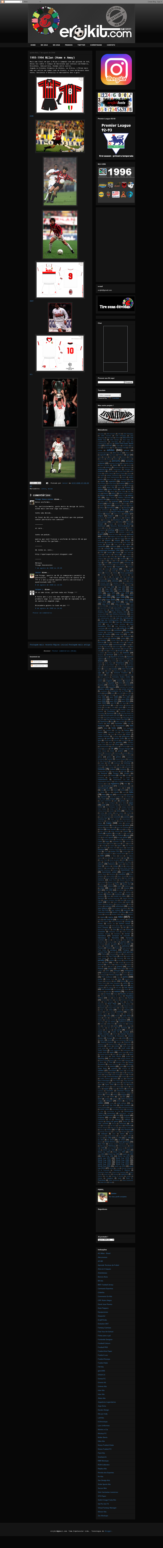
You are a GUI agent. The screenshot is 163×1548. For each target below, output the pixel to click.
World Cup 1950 (119, 1152)
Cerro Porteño (109, 564)
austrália (126, 501)
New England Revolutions (119, 908)
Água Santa (112, 455)
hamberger (117, 763)
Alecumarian (102, 1257)
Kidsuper (100, 827)
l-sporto (125, 831)
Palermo (107, 946)
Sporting (101, 1058)
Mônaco (109, 894)
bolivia (120, 522)
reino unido (128, 991)
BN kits (100, 1281)
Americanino (117, 469)
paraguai (113, 950)
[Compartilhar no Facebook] (38, 483)
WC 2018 (56, 45)
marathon (122, 874)
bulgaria (107, 540)
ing (107, 784)
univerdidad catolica (118, 1109)
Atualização (113, 499)
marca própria (110, 876)
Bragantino (111, 532)
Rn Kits (100, 1476)
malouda (109, 868)
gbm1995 (101, 1371)
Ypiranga (115, 1174)
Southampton (127, 1050)
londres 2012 (115, 851)
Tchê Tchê (101, 1076)
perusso (128, 962)
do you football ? (110, 665)
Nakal (122, 900)
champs (109, 567)
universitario (111, 1113)
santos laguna (127, 1026)
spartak (131, 1052)
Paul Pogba (113, 956)
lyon (123, 860)
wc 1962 (121, 1135)
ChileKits (101, 1292)
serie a (102, 1040)
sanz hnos (101, 1028)
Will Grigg (103, 1146)
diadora (101, 661)
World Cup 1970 (124, 1156)
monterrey (118, 894)
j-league (112, 799)
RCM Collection (104, 1465)
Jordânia (109, 813)
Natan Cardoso (118, 902)
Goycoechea (108, 753)
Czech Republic (103, 644)
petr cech (109, 964)
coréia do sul (124, 628)
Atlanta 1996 (121, 491)
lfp (98, 845)
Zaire (106, 1176)
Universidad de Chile (113, 1111)
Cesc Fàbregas (119, 564)
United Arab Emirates (127, 1107)
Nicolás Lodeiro (116, 914)
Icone (120, 775)
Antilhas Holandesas (113, 475)
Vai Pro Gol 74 (103, 1504)
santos (115, 1026)
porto (107, 971)
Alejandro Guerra (126, 459)
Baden (102, 505)
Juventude (116, 817)
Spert (114, 1054)
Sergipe (131, 1038)
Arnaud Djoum (112, 483)
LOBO (106, 851)
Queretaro (108, 981)
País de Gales (125, 944)
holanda (101, 769)
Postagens (37, 662)
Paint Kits (101, 1453)
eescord (128, 671)
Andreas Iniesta (122, 471)
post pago (118, 972)
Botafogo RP (122, 530)
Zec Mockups (103, 1516)
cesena (129, 564)
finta (108, 723)
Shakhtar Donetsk (106, 1042)
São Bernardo (122, 1028)
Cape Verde (127, 552)
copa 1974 (111, 593)
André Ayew (111, 471)
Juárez (115, 815)
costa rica (119, 634)
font (131, 725)
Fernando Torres (125, 711)
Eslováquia (112, 685)
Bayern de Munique (121, 510)
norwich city (111, 923)
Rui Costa (127, 1014)
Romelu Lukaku (109, 1012)
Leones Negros (102, 843)
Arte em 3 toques (104, 1269)
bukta (99, 540)
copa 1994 (106, 597)
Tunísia (107, 1095)
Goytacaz (117, 753)
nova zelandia (127, 925)
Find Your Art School (105, 1332)
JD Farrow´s (124, 805)
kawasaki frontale (117, 825)
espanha (112, 687)
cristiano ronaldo (103, 638)
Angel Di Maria (120, 473)
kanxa (100, 823)
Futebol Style (103, 1363)
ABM (129, 447)
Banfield (124, 505)
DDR (105, 650)
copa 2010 (124, 600)
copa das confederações (124, 618)
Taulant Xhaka (115, 1074)
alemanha (116, 461)
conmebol (100, 587)
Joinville (111, 811)
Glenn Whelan (102, 751)
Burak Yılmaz (127, 542)
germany (119, 742)
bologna (100, 524)
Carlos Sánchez (102, 556)
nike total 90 (108, 919)
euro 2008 (102, 701)
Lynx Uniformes (104, 1425)
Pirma (105, 966)
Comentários (38, 666)
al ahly (105, 457)
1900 (119, 433)
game (129, 738)
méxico (110, 886)
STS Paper (102, 1496)
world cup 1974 (104, 1158)
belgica (126, 514)
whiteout (130, 1144)
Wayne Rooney (111, 1135)
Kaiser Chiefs (115, 819)
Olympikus (102, 936)
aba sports (106, 447)
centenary (127, 563)
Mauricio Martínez (125, 880)
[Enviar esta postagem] (47, 483)
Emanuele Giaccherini (118, 675)
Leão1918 (118, 839)
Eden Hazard (126, 669)
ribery (117, 1000)
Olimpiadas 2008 (114, 931)
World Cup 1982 (104, 1160)
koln (132, 827)
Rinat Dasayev (108, 1002)
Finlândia (100, 723)
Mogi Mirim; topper (116, 892)
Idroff (127, 775)
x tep (117, 1168)
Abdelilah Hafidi (121, 447)
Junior (38, 572)
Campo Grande (128, 550)
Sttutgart (130, 1064)
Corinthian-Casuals (104, 630)
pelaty (128, 958)
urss (117, 1115)
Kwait (131, 829)
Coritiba (126, 632)
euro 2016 (125, 701)
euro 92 (113, 703)
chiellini (113, 571)
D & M (127, 644)
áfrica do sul (129, 453)
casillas (112, 556)
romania (127, 1010)
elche (108, 675)
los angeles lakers (120, 853)
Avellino (131, 503)
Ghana (117, 744)
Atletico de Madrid (107, 495)
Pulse (118, 977)
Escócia (101, 685)
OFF (108, 929)
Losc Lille (130, 853)
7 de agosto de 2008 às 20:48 (48, 568)
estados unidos (104, 689)
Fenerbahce (111, 711)
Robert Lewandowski (115, 1006)
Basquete (127, 508)
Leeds (100, 841)
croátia (131, 638)
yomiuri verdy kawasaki (119, 1172)
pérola (99, 962)
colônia (131, 581)
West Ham (101, 1144)
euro (112, 693)
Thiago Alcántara (128, 1080)
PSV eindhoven (107, 977)
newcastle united (104, 912)
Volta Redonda (126, 1130)
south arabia (125, 1048)
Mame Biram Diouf (125, 868)
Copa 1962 (109, 591)
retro (109, 998)
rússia (117, 1016)
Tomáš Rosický (104, 1086)
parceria (113, 952)
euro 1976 (119, 695)
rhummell (104, 1000)
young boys (107, 1174)
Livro (99, 851)
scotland (126, 1032)
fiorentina (118, 723)
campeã (107, 548)
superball (114, 1068)
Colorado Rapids (105, 583)
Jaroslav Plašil (114, 805)
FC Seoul (128, 707)
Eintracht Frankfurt (121, 673)
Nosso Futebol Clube (106, 1445)
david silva (126, 648)
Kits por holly (103, 1414)
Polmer (129, 966)
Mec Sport (130, 882)
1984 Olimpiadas (128, 433)
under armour (121, 1103)
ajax (128, 455)
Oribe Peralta (127, 940)
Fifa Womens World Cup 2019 (117, 719)
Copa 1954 (121, 589)
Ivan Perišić (127, 797)
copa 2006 (110, 600)
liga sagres (111, 845)
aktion (99, 457)
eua (105, 693)
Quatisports (102, 1457)
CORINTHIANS (96, 45)
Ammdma (127, 469)
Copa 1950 (109, 589)
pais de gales (112, 944)
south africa (113, 1048)
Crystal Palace (115, 640)
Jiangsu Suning (126, 807)
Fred (112, 734)
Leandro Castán (108, 839)
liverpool (101, 849)
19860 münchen (106, 435)
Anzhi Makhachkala (113, 477)
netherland (119, 906)
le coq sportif (122, 837)
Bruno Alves (101, 538)
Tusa (131, 1094)
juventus (126, 817)
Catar (115, 559)
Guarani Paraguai (120, 759)
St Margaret (127, 1060)
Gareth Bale (107, 740)
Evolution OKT (103, 1324)
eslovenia (121, 685)
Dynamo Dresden (109, 667)
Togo (124, 1084)
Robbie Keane (102, 1006)
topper (106, 1089)
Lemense (128, 841)
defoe (117, 652)
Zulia (110, 1182)
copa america (120, 604)
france (100, 732)
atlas (129, 491)
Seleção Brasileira (126, 1034)
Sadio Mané (126, 1016)
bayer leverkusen (103, 509)
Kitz (113, 827)
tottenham (109, 1091)
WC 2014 (44, 45)
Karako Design (103, 1410)
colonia (124, 581)
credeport (107, 636)
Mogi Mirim (103, 892)
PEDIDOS (68, 45)
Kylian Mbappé (115, 831)
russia (108, 1016)
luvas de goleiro (114, 860)
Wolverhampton (122, 1146)
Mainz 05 (128, 864)
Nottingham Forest (103, 925)
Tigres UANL (109, 1084)
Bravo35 (124, 534)
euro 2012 (114, 701)
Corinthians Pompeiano (114, 632)
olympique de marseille (121, 936)
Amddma (100, 467)
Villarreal (128, 1125)
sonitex (116, 1046)
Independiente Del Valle (121, 779)
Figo (132, 719)
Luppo (131, 858)
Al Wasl (131, 457)
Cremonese (117, 636)
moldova (128, 892)
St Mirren (100, 1062)
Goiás (112, 751)
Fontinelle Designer (105, 1339)
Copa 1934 (121, 587)
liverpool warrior (126, 849)
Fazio (106, 707)
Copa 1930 (110, 587)
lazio (128, 835)
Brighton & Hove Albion (117, 536)
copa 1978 (125, 593)
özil (117, 942)
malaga (115, 866)
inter (125, 784)
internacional (108, 786)
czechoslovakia (117, 644)
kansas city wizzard (125, 821)
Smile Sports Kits (104, 1484)
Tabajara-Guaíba (103, 1072)
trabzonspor (101, 1093)
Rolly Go (103, 1010)
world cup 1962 (128, 1154)
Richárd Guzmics (126, 1000)
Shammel (127, 1042)
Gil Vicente (124, 746)
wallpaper (104, 1134)
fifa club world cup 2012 (111, 715)
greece (109, 757)
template (123, 1076)
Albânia (116, 459)
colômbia (114, 581)
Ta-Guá (128, 1070)
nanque (129, 900)
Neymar (107, 914)
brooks (129, 536)
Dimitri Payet (109, 663)
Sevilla (131, 1040)
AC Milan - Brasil (104, 1253)
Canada (109, 552)
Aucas (121, 499)
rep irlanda (107, 994)
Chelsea (115, 569)
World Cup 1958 (113, 1154)
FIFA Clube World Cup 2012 (111, 717)
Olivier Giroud (126, 931)
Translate (115, 398)
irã (125, 788)
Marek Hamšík (110, 878)
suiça (121, 1066)
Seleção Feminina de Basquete (112, 1036)
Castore (119, 556)
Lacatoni (128, 833)
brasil (100, 534)
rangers (117, 985)
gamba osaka (119, 738)
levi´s (124, 843)
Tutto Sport (103, 1096)
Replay (115, 994)
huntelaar (100, 775)
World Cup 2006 (104, 1166)
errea (127, 683)
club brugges (127, 577)
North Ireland (104, 921)
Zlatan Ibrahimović (127, 1180)
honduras (123, 769)
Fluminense (120, 726)
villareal (120, 1125)
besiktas (127, 518)
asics (100, 487)
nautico (128, 902)
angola (129, 473)
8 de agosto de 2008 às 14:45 (48, 608)
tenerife (131, 1076)
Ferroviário (101, 713)
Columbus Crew (117, 583)
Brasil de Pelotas (114, 534)
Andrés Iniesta (109, 473)
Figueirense (104, 721)
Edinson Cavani (119, 671)
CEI (116, 560)
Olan (114, 929)
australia (115, 501)
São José (108, 1030)
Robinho (102, 1008)
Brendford (104, 536)
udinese (115, 1099)
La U (122, 833)
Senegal (109, 1038)
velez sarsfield (103, 1123)
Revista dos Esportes (106, 1473)
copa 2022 (129, 602)
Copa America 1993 (127, 606)
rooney (129, 1012)
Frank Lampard (126, 732)
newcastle (127, 910)
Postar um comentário (42, 613)
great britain (127, 755)
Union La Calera (114, 1107)
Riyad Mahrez (126, 1004)
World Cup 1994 (122, 1162)
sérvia (109, 1040)
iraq (102, 790)
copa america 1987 (113, 606)
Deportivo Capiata (103, 657)
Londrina (125, 851)
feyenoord (110, 713)
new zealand (115, 910)
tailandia (117, 1072)
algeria (115, 465)
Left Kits (101, 1418)
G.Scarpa (115, 736)
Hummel (104, 773)
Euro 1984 (101, 697)
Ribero (111, 1000)
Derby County (111, 659)
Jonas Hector (129, 811)
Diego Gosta (112, 661)
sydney (121, 1070)
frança (126, 730)
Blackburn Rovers (119, 520)
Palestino (116, 946)
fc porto (120, 707)
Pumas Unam (110, 979)
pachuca (124, 942)
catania (108, 558)
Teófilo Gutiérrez (105, 1078)
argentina (112, 481)
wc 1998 (128, 1138)
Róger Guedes (128, 1008)
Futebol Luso (103, 1355)
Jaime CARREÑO (105, 801)
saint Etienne (114, 1018)
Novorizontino (116, 927)
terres (115, 1078)
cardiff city (108, 554)
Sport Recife (116, 1056)
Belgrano (121, 516)
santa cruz (110, 1024)
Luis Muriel (108, 858)
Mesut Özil (127, 884)
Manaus (115, 870)
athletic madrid (125, 489)
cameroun (123, 546)
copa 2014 (102, 602)
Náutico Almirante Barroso (105, 904)
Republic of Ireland (126, 994)
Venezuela (122, 1123)
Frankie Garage (103, 734)
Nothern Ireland (124, 923)
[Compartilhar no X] (35, 483)
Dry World (121, 665)
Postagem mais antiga (79, 645)
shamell (119, 1042)
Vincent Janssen (103, 1127)
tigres (100, 1084)
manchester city (127, 870)
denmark (109, 655)
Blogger (108, 1531)
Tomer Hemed (116, 1086)
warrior (122, 1134)
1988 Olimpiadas (120, 435)
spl (126, 1054)
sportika (128, 1056)
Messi (117, 884)
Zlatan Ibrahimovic (114, 1180)
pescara (100, 964)
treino (109, 1093)
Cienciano (124, 575)
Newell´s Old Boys (118, 912)
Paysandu (120, 958)
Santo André (106, 1026)
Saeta (99, 1018)
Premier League (114, 975)
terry (122, 1078)
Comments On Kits (105, 1296)
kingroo (107, 827)
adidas (110, 450)
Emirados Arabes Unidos (121, 677)
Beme (129, 516)
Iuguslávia (103, 797)
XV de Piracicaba (103, 1170)
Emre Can (108, 679)
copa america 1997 (119, 608)
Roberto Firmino (128, 1006)
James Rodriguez (110, 803)
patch (119, 954)
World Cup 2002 (122, 1164)
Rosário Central (115, 1014)
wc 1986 (118, 1138)
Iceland (113, 775)
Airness (121, 455)
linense (122, 847)
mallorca (128, 866)
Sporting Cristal (113, 1058)
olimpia (128, 929)
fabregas (128, 705)
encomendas (127, 679)
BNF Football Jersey (105, 1285)
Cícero (116, 575)
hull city (123, 771)
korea (102, 829)
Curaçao (121, 642)
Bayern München (117, 512)
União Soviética (125, 1105)
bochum (113, 522)
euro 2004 (125, 699)
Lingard (129, 847)
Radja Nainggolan (115, 983)
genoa (110, 742)
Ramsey (110, 985)
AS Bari (129, 485)
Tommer (125, 1086)
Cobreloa (121, 579)
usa (110, 1117)
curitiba (129, 642)
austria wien (118, 503)
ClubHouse (101, 579)
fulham (128, 734)
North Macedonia (116, 921)
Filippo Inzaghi (120, 721)
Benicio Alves (103, 1277)
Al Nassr (123, 457)
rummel (100, 1016)
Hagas (102, 763)
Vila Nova (113, 1125)
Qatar (119, 979)
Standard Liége (120, 1062)
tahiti (111, 1072)
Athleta (100, 489)
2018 (110, 443)
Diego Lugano (123, 661)
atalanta (127, 487)
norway (100, 923)
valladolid (100, 1121)
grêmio (118, 757)
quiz (115, 981)
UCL (31, 374)
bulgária (117, 540)
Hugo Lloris (114, 771)
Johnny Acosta (102, 811)
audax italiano (104, 501)
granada (125, 753)
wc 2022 (121, 1140)
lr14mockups (103, 1422)
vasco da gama (112, 1121)
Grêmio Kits (102, 1386)
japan (131, 803)
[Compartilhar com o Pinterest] (40, 483)
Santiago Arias (121, 1024)
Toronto (121, 1089)
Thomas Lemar (104, 1082)
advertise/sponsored (104, 453)
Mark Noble (127, 878)
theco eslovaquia (104, 1080)
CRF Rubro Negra (105, 1300)
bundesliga (101, 542)
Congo (129, 585)
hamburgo (127, 763)
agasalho (103, 455)
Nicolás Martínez (128, 914)
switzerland (112, 1070)
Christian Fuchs (105, 575)
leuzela (111, 843)
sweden (101, 1070)
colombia (103, 581)
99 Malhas (126, 445)
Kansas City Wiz (111, 821)
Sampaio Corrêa (110, 1020)
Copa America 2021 (119, 612)
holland (113, 769)
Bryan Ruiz (111, 538)
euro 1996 (102, 699)
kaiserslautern (126, 819)
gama (109, 738)
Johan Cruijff (114, 809)
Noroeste (130, 919)
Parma (104, 954)
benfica (109, 518)
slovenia (101, 1046)
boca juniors (102, 522)
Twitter (112, 1097)
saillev (105, 1018)
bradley (131, 530)
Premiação (103, 974)
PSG (131, 975)
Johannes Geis (126, 809)
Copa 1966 (122, 591)
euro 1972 (110, 695)
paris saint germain (125, 952)
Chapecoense (120, 567)
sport (131, 1054)
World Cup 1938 (104, 1152)
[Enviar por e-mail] (31, 483)
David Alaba (117, 648)
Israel (124, 792)
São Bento (111, 1028)
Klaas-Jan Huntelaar (122, 827)
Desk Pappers (103, 1308)
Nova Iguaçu (116, 925)
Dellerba (126, 653)
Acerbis (100, 450)
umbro (100, 1103)
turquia (123, 1095)
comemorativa (105, 585)
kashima (128, 823)
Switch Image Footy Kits (107, 1500)
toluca (131, 1084)
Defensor (110, 652)
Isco (109, 792)
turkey (115, 1095)
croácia (113, 638)
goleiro (120, 751)
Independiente (103, 779)
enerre (100, 681)
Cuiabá (114, 642)
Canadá (118, 552)
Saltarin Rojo (124, 1018)
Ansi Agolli (101, 475)
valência (127, 1119)
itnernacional (120, 794)
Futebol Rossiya (104, 1359)
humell (131, 771)
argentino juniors (126, 481)
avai (125, 503)
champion (100, 567)
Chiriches (107, 573)
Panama (101, 948)
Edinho (109, 671)
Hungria (126, 773)
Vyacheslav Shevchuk (104, 1131)
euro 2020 (102, 703)
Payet (111, 958)
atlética (113, 493)
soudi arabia (101, 1048)
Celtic (106, 563)
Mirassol (111, 888)
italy (111, 794)
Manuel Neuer (102, 874)
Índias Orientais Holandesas (122, 781)
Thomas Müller (115, 1082)
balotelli (117, 505)
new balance (103, 908)
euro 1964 (128, 693)
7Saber (118, 445)
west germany (124, 1142)
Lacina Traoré (102, 835)
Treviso (115, 1093)
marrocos (101, 880)
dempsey (100, 654)
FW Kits (101, 1367)
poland (119, 966)
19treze (118, 437)
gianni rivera (114, 746)
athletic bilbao (112, 489)
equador (111, 683)
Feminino (100, 711)
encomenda (117, 679)
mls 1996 (108, 890)
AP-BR (100, 1261)
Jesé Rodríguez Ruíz (112, 807)
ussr (118, 1117)
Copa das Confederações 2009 (111, 620)
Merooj (110, 884)
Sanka (102, 1024)
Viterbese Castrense (127, 1127)
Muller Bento (102, 1437)
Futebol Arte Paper (105, 1351)
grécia (100, 757)
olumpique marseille (104, 933)
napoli (100, 902)
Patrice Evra (127, 954)
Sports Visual (104, 1060)
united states (104, 1109)
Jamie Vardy (122, 803)
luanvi (121, 856)
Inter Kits (101, 1390)
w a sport (116, 1131)
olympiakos (117, 933)
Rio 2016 (120, 1002)
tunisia (100, 1095)
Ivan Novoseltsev (116, 797)
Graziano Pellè (117, 755)
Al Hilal (117, 457)
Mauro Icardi (101, 882)
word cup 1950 (111, 1148)
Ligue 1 (119, 845)
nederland (108, 906)
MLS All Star (120, 890)
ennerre (119, 681)
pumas (100, 979)
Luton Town (103, 860)
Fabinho (120, 705)
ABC (113, 447)
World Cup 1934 (124, 1150)
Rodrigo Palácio (112, 1008)
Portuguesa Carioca (107, 972)
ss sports (119, 1060)
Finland (129, 721)
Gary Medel (124, 740)
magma (120, 864)
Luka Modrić (117, 858)
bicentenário (106, 520)
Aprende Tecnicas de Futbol (108, 1265)
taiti (123, 1072)
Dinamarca (120, 663)
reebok (117, 991)
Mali (122, 866)
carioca (116, 554)
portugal (117, 971)
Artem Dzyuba (111, 485)
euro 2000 (113, 699)
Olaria (121, 929)
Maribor (119, 878)
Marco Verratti (122, 876)
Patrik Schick (102, 956)
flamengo (101, 726)
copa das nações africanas (115, 624)
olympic (127, 934)
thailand (128, 1078)
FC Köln (112, 707)
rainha (125, 983)
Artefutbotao (102, 1273)
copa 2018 (115, 602)
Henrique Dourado (125, 765)
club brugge (115, 577)
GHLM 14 (101, 1375)
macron (101, 864)
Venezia (114, 1123)
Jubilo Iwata (123, 815)
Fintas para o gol (104, 1336)
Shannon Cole (102, 1044)
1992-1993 (110, 437)
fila (112, 721)
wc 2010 (101, 1140)
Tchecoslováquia (112, 1076)
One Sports (116, 940)
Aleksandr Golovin (103, 461)
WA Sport (124, 1131)
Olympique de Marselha (108, 938)
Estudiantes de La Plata (119, 691)
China (100, 573)
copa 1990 (129, 595)
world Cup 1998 (104, 1164)
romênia (120, 1012)
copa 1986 (115, 595)
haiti (109, 763)
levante (118, 843)
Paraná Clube (102, 952)
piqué (99, 966)
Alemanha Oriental (114, 463)
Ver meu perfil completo (118, 1197)
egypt (107, 673)
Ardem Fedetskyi (121, 479)
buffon (129, 538)
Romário (100, 1012)
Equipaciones (103, 1312)
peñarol (111, 960)
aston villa (110, 487)
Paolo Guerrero (126, 948)
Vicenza (105, 1125)
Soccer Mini (102, 1488)
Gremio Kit (102, 1382)
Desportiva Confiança (124, 659)
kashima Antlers (103, 825)
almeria (129, 465)
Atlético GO (121, 495)
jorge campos (119, 813)
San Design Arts (104, 1480)
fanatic (100, 707)
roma (111, 1010)
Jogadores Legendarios (107, 1402)
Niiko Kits (101, 1441)
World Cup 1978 (122, 1158)
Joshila (129, 813)
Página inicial (60, 645)
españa (102, 687)
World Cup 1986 (122, 1160)
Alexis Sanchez (105, 465)
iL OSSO (127, 777)
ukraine (119, 1101)
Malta (115, 868)
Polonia (100, 968)
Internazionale (103, 788)
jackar (121, 799)
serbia (124, 1038)
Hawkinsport (101, 765)
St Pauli (110, 1062)
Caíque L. (39, 589)
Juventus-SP (102, 819)
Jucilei (131, 815)
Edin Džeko (101, 671)
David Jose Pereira (105, 1304)
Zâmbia (100, 1178)
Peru (106, 962)
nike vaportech (121, 919)
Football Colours (104, 1343)
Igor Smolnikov (114, 777)
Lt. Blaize (113, 856)
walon (114, 1133)
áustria (109, 504)
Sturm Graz (103, 1066)
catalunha (128, 556)
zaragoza (110, 1178)
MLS (99, 890)
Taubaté (106, 1074)
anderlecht (101, 471)
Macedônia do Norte (124, 862)
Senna (117, 1038)
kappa (108, 823)
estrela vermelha (127, 689)
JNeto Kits (101, 1398)
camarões (101, 546)
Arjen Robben (102, 483)
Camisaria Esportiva (105, 1288)
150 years (101, 433)
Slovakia (128, 1044)
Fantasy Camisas (104, 1328)
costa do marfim (104, 634)
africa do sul (117, 453)
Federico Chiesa (126, 709)
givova (106, 749)
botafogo (111, 530)
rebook (126, 989)
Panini (117, 948)
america (108, 467)
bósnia (106, 528)
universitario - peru (125, 1113)
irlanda (122, 790)
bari (120, 507)
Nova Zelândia (103, 927)
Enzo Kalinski (102, 683)
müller (108, 896)
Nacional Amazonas (113, 898)
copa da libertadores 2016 (120, 616)
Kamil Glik (101, 821)
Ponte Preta (121, 968)
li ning (103, 845)
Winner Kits (102, 1512)
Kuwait (121, 829)
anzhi (102, 477)
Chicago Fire (127, 569)
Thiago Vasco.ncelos (44, 499)
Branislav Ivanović (125, 532)
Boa (130, 520)
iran (132, 788)
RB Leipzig (109, 987)
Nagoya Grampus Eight (111, 900)
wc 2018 (110, 1140)
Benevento (101, 518)
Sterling (123, 1064)
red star (108, 992)
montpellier (128, 894)
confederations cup (118, 585)
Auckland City (129, 499)
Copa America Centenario (117, 614)
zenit (119, 1178)
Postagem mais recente (41, 645)
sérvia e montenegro (120, 1040)
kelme (127, 825)
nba (130, 904)
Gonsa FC (102, 1379)
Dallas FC (125, 646)
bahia (109, 506)
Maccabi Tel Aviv (109, 862)
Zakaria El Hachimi (117, 1176)
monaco (100, 894)
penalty (101, 960)
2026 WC (108, 445)
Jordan (102, 813)
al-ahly (102, 459)
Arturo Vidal (121, 485)
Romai (119, 1010)
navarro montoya (121, 904)
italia (131, 792)
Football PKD (103, 1347)
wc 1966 (128, 1135)
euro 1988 (114, 697)
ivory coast (102, 799)
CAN (101, 552)
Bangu (131, 505)
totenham (100, 1090)
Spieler (121, 1054)
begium (108, 514)
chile (127, 571)
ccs (105, 561)
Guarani (110, 759)
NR (124, 927)
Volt (116, 1130)
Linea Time (113, 847)
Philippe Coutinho (119, 964)
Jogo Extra (102, 1406)
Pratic (131, 972)
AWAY (32, 301)
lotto (43, 489)
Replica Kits (102, 1469)
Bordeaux (110, 524)
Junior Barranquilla (105, 817)
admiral (126, 450)
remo (99, 994)
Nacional (101, 898)
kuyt (126, 829)
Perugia (121, 962)
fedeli (99, 709)
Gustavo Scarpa (116, 761)
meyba (119, 886)
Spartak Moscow (105, 1054)
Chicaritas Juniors (103, 571)
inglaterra (115, 783)
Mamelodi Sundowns (104, 870)
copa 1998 (120, 597)
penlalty (119, 960)
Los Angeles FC (108, 853)
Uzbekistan (127, 1117)
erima (121, 683)
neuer (129, 906)
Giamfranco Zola (128, 744)
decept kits (121, 651)
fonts (114, 728)
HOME (33, 45)
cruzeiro (103, 640)
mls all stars (129, 890)
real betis (118, 987)
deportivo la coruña (117, 657)
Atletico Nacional (124, 497)
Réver (123, 998)
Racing (122, 981)
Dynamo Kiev (121, 667)
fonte (105, 728)
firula (129, 723)
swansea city (126, 1068)
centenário (116, 563)
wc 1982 (108, 1138)
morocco (101, 896)
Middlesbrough (129, 886)
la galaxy (109, 833)
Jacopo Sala (129, 799)
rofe (120, 1008)
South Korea (102, 1050)
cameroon (113, 546)
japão (103, 805)
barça (102, 508)
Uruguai (126, 1115)
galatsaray (101, 738)
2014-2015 (114, 441)
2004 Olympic (114, 439)
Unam (112, 1103)
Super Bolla (102, 1068)
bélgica (100, 516)
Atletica (106, 493)
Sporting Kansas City (127, 1058)
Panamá (109, 948)
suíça (129, 1066)
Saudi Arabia (102, 1032)
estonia (116, 689)
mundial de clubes (119, 896)
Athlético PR (102, 491)
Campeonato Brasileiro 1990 (109, 550)
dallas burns (116, 646)
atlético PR (102, 499)
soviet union (102, 1052)
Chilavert (120, 571)
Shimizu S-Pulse (113, 1044)
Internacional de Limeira (124, 786)
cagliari (127, 544)
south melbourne (115, 1050)
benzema (118, 518)
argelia (131, 479)
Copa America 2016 (117, 610)
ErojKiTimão (102, 1320)
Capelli (100, 554)
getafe (110, 744)
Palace (100, 946)
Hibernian (119, 767)
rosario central (102, 1014)
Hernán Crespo (109, 767)
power (125, 972)
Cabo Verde (118, 544)
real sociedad (106, 989)
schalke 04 (115, 1032)
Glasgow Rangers (124, 749)
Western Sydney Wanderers (117, 1144)
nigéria (110, 917)
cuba (108, 642)
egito (99, 673)
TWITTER (81, 45)
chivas (115, 573)
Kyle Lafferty (104, 831)
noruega (128, 921)
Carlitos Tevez (126, 554)
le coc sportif (108, 837)
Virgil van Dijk (114, 1127)
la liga (116, 833)
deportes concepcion (124, 654)
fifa (117, 713)
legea (107, 841)
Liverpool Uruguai (114, 849)
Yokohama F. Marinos (121, 1170)
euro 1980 (128, 695)
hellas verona (112, 765)
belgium (111, 516)
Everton (107, 705)
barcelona (111, 508)
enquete (128, 681)
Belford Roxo (117, 514)
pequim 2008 (127, 960)
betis (99, 520)
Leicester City (117, 841)
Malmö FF (101, 868)
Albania (109, 459)
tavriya (124, 1074)
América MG (117, 467)
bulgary (127, 540)
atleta (99, 493)
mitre (118, 888)
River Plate (112, 1004)
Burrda (108, 544)
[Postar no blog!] (33, 483)
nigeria (102, 917)
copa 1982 (102, 595)
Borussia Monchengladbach (120, 526)
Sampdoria (122, 1020)
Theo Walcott (117, 1080)
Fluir (111, 725)
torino (114, 1088)
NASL (108, 902)
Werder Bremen (110, 1142)
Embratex (130, 675)
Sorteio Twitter (126, 1046)
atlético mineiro (110, 497)
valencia (118, 1119)
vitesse (102, 1129)
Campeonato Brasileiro (122, 548)
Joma (119, 811)
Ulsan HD (128, 1101)
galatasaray (126, 736)
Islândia (116, 792)
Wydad (111, 1168)
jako (115, 801)
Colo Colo (129, 579)
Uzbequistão (101, 1119)
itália (103, 794)
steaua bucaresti (113, 1064)
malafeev (107, 866)
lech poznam (127, 839)
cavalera (123, 559)
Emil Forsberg (104, 677)
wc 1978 (100, 1138)
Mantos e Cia (103, 1429)
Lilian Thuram (129, 845)
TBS (130, 1074)
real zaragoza (118, 989)
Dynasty (106, 669)
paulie (121, 956)
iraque (108, 790)
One (108, 940)
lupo (125, 858)
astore (120, 487)
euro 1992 (126, 697)
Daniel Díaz (108, 648)
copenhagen (101, 628)
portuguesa (129, 971)
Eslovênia (129, 685)
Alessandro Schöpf (127, 463)
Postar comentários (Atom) (64, 651)
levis (129, 843)
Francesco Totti (113, 732)
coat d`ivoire (111, 579)
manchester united (109, 872)
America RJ (127, 467)
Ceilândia (122, 560)
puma (125, 977)
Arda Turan (110, 479)
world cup (121, 1148)
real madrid (128, 987)
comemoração (129, 583)
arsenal (122, 483)
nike (120, 916)
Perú (114, 962)
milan (50, 489)
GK (112, 749)
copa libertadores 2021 (122, 626)
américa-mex (103, 469)
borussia (119, 524)
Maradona (112, 874)
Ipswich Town (117, 788)
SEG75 (115, 1034)
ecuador (114, 669)
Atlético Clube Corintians (126, 493)
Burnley (100, 544)
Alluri (122, 465)
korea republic (111, 829)
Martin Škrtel (113, 880)
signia (122, 1044)
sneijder (109, 1046)
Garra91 (116, 740)
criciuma (127, 636)
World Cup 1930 (109, 1150)
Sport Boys (104, 1056)
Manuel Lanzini (126, 872)
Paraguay (126, 950)
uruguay (101, 1117)
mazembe (122, 882)
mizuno (126, 888)
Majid (100, 866)
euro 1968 (101, 695)
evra (114, 705)
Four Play (118, 730)
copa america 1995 (105, 608)
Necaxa (100, 906)
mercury (102, 884)
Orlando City (101, 942)
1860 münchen (110, 433)
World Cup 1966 (107, 1156)
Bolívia (128, 522)
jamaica (123, 801)
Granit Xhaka (107, 755)
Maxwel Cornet (112, 882)
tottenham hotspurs (124, 1091)
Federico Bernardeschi (111, 709)
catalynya (100, 558)
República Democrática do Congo (111, 996)
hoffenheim (128, 767)
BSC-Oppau (120, 538)
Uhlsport (109, 1101)
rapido (125, 985)
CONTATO (111, 45)
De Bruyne (112, 650)
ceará (111, 560)
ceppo (100, 565)
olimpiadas (101, 931)
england (109, 681)
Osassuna (111, 942)
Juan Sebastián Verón (104, 815)
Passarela (113, 954)
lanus (110, 835)
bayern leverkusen (103, 511)
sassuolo (128, 1030)
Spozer (112, 1060)
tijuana (119, 1084)
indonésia (100, 784)
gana (99, 740)
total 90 (129, 1088)
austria (100, 504)
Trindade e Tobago (125, 1093)
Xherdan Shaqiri (126, 1168)
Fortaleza (108, 730)
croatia (123, 638)
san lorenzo (112, 1022)
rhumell (130, 998)
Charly (107, 569)
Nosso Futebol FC (105, 1449)
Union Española (102, 1107)
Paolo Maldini (102, 950)
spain (112, 1052)
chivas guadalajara (126, 573)
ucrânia (107, 1099)
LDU (99, 837)
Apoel (124, 477)
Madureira (111, 864)
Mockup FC (102, 1433)
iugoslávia (129, 794)
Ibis (107, 775)
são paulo (117, 1030)
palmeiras (125, 946)
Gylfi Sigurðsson (128, 761)
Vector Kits (127, 1121)
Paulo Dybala (102, 958)
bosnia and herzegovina (118, 528)
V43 (110, 1119)
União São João (110, 1105)
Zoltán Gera (103, 1182)
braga (102, 532)
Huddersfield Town (103, 771)
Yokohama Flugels (103, 1172)
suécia (112, 1066)
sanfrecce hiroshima (126, 1022)
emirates (100, 679)
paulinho (128, 956)
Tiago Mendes (127, 1082)
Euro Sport (122, 703)
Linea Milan (103, 847)
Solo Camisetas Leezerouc (108, 1492)
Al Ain (111, 457)
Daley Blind (107, 646)
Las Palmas (119, 835)
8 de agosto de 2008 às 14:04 (48, 585)
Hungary (116, 773)
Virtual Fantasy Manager (107, 1508)
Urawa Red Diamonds (105, 1115)
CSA (124, 640)
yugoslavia (124, 1174)
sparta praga (122, 1052)
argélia (102, 481)
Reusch (116, 998)
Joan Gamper (102, 809)
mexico (100, 886)
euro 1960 (120, 693)
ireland (115, 790)
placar (112, 966)
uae (118, 1096)
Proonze (124, 974)
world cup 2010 (120, 1166)
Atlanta (112, 491)
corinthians (118, 630)
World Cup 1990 (104, 1162)
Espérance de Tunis (125, 687)
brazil (131, 534)
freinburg (119, 734)
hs (130, 769)
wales (131, 1132)
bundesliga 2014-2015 (113, 542)
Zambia (128, 1176)
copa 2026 (106, 604)
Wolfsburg (111, 1146)
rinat (99, 1002)
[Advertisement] (60, 628)
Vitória (109, 1130)
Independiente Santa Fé (105, 781)
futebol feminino (103, 736)
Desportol (101, 1316)
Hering (100, 767)
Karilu (120, 823)
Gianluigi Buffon (104, 746)
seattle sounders (104, 1034)
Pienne (129, 964)
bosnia (100, 528)
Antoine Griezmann (127, 475)
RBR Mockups (103, 1461)
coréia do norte (112, 628)
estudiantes (103, 691)
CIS (107, 577)
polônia (110, 968)
